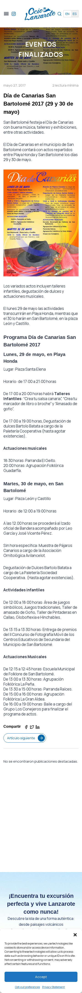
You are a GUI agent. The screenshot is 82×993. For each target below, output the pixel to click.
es (75, 13)
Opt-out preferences (27, 987)
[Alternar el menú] (6, 13)
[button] (75, 935)
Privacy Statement (53, 987)
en (67, 13)
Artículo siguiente (21, 738)
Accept (41, 976)
